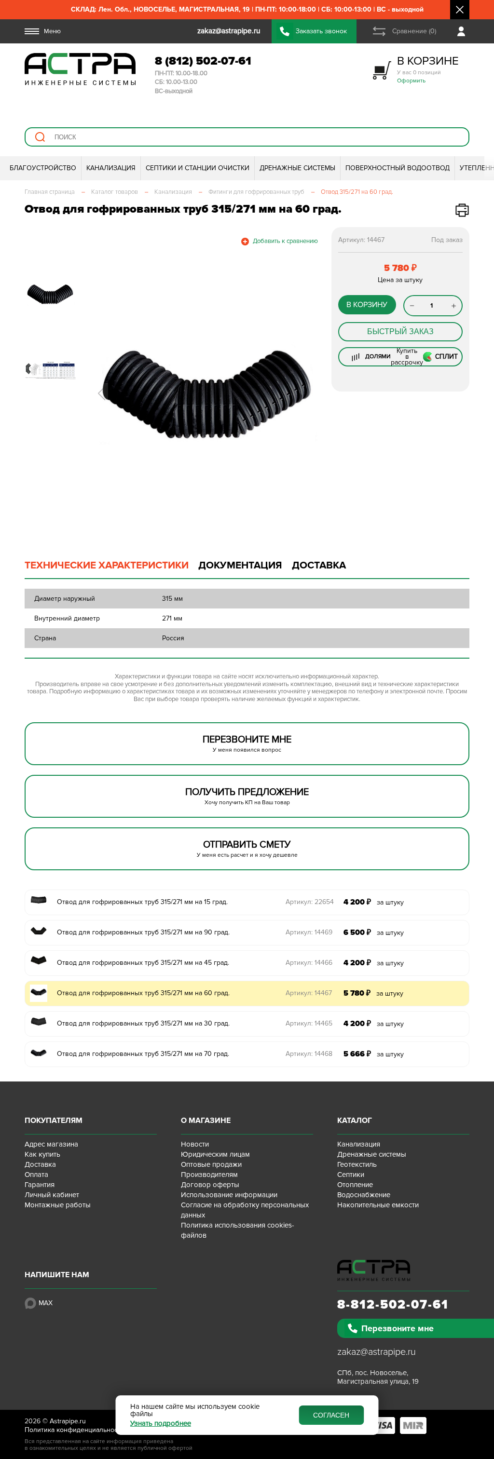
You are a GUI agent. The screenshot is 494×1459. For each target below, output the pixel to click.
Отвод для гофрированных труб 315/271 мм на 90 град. (143, 932)
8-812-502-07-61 (393, 1304)
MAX (46, 1303)
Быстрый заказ (400, 331)
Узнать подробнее (160, 1423)
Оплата (36, 1174)
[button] (101, 393)
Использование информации (229, 1194)
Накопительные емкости (378, 1205)
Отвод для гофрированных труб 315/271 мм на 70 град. (143, 1054)
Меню (52, 31)
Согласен (331, 1415)
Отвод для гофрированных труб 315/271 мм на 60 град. (143, 993)
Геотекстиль (357, 1164)
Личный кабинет (52, 1194)
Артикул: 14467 (309, 993)
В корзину (366, 305)
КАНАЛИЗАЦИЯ (111, 168)
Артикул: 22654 (310, 902)
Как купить (42, 1154)
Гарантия (40, 1184)
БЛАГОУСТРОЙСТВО (43, 168)
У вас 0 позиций (428, 69)
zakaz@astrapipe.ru (376, 1352)
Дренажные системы (371, 1154)
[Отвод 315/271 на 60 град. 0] (206, 393)
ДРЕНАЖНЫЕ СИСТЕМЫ (297, 168)
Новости (195, 1144)
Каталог (354, 1120)
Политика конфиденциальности (74, 1430)
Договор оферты (210, 1184)
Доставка (40, 1164)
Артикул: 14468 (309, 1054)
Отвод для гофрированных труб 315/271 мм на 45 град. (143, 963)
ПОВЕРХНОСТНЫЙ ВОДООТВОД (397, 168)
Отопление (355, 1184)
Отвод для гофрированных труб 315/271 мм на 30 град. (143, 1023)
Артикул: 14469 (309, 932)
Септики (350, 1174)
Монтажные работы (58, 1205)
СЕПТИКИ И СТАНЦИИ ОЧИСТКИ (197, 168)
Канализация (358, 1144)
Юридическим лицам (215, 1154)
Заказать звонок (321, 31)
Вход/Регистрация (463, 31)
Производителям (209, 1174)
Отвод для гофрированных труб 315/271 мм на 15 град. (142, 902)
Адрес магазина (51, 1144)
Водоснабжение (363, 1194)
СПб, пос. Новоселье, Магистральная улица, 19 (378, 1377)
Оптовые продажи (211, 1164)
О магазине (206, 1120)
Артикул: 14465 (309, 1023)
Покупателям (53, 1120)
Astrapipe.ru (68, 1421)
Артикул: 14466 (309, 963)
